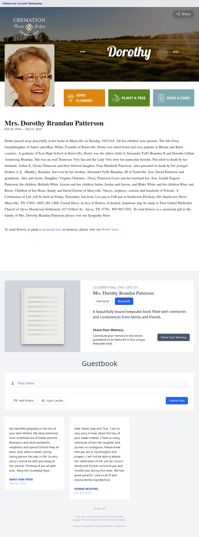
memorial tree (51, 229)
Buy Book (124, 301)
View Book (102, 301)
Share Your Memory (173, 337)
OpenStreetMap (103, 526)
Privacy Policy (88, 519)
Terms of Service (110, 519)
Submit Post (177, 400)
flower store (110, 229)
